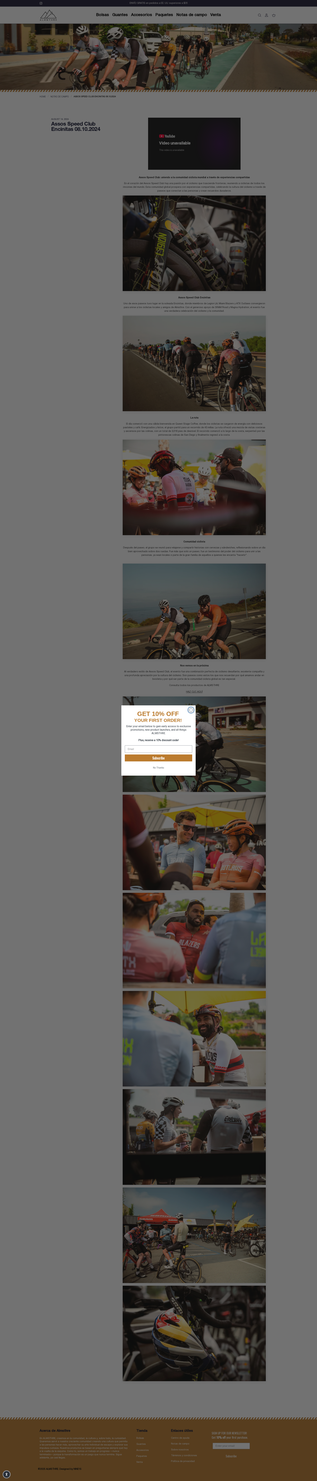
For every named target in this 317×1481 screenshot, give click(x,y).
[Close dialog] (191, 710)
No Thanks (158, 767)
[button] (7, 1474)
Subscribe (158, 757)
